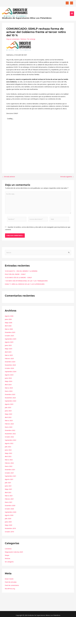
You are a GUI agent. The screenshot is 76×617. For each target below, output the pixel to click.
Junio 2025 (8, 345)
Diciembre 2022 (10, 430)
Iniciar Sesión (9, 579)
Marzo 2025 (9, 355)
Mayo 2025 (8, 349)
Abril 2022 (8, 456)
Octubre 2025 (9, 336)
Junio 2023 (8, 411)
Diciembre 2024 (10, 362)
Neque (7, 555)
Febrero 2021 (9, 499)
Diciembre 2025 (10, 332)
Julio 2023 (8, 407)
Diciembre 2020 (10, 505)
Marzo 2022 (9, 460)
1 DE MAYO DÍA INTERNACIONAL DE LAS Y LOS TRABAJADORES (26, 281)
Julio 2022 (8, 447)
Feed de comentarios (12, 585)
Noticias (23, 39)
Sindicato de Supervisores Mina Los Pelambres (27, 18)
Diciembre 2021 (10, 470)
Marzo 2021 (9, 496)
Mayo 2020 (8, 525)
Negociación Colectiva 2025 (14, 552)
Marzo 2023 (9, 420)
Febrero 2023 (9, 424)
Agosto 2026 (9, 316)
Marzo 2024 (9, 388)
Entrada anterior (8, 176)
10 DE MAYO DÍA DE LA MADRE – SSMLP (18, 277)
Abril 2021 (8, 492)
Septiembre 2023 (10, 401)
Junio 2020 (8, 522)
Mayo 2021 (8, 489)
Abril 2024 (8, 385)
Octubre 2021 (9, 473)
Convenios (8, 549)
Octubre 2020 (9, 509)
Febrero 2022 (9, 463)
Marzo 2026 (9, 329)
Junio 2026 (8, 319)
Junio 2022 (8, 450)
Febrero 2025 (9, 358)
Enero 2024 (8, 391)
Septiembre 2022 (10, 440)
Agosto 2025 (9, 342)
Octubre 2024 (9, 368)
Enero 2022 (8, 466)
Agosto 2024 (9, 375)
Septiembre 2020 (10, 512)
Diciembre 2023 (10, 394)
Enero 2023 (8, 427)
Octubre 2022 (9, 437)
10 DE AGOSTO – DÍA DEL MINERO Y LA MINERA (21, 271)
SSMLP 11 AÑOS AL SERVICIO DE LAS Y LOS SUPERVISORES (25, 284)
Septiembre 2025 (10, 339)
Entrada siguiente (67, 176)
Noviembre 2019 (10, 528)
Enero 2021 (8, 502)
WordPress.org (10, 589)
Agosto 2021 (9, 479)
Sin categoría (9, 562)
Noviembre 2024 (10, 365)
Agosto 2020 (9, 515)
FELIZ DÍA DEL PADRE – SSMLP (15, 274)
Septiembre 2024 (10, 371)
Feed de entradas (11, 582)
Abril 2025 (8, 352)
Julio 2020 (8, 518)
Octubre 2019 (9, 532)
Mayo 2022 (8, 453)
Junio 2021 (8, 486)
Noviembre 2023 (10, 398)
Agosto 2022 (9, 443)
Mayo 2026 (8, 323)
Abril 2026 (8, 326)
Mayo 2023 (8, 414)
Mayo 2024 (8, 381)
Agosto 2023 (9, 404)
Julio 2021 (8, 483)
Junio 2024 (8, 378)
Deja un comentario (12, 39)
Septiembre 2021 (10, 476)
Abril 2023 (8, 417)
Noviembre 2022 (10, 434)
